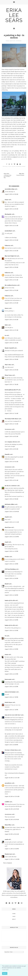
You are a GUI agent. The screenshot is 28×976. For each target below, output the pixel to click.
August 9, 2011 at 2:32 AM (11, 240)
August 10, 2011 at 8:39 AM (12, 819)
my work (13, 166)
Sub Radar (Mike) (10, 504)
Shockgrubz (8, 214)
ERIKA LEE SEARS (14, 15)
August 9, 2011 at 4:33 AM (11, 303)
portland (23, 166)
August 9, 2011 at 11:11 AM (12, 522)
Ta (5, 635)
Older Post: (20, 174)
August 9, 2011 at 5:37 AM (11, 330)
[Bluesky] (15, 903)
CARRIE (7, 801)
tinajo (6, 199)
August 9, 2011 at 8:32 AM (11, 436)
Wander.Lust (8, 854)
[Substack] (18, 903)
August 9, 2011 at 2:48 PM (11, 595)
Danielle (7, 454)
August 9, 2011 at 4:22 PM (11, 686)
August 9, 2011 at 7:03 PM (11, 697)
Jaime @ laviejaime (10, 692)
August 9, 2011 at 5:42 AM (11, 342)
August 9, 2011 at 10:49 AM (12, 511)
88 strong (5, 166)
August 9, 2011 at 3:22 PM (11, 620)
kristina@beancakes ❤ (11, 389)
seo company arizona (11, 441)
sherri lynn (8, 527)
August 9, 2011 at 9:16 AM (11, 461)
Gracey (7, 308)
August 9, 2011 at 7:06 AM (11, 384)
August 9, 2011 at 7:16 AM (11, 413)
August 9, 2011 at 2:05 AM (11, 209)
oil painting (18, 166)
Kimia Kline (8, 825)
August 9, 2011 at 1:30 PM (11, 564)
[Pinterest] (9, 903)
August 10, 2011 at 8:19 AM (12, 809)
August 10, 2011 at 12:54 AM (12, 796)
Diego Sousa (8, 375)
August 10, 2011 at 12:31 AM (12, 777)
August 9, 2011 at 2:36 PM (11, 578)
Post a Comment (7, 863)
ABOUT (14, 919)
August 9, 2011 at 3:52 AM (11, 290)
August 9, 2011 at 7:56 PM (11, 709)
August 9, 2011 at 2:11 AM (11, 225)
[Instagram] (12, 903)
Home (14, 913)
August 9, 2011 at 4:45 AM (11, 319)
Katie (6, 325)
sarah (6, 839)
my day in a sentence (11, 485)
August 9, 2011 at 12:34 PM (12, 536)
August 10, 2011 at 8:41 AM (12, 834)
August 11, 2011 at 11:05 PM (12, 859)
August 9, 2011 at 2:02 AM (11, 194)
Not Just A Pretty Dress (11, 750)
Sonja (6, 654)
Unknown (7, 245)
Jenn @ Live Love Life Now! (13, 715)
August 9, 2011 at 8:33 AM (11, 449)
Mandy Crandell (9, 348)
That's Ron (8, 364)
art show (9, 166)
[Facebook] (6, 903)
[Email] (21, 903)
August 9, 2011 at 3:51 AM (11, 280)
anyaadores (8, 783)
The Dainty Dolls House (11, 418)
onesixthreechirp (9, 189)
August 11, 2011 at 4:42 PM (12, 848)
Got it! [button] (4, 973)
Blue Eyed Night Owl (10, 256)
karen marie (8, 679)
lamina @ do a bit (10, 600)
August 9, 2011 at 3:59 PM (11, 649)
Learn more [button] (5, 969)
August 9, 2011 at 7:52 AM (11, 424)
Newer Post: (8, 175)
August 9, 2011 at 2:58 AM (11, 267)
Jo (5, 335)
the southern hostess (11, 285)
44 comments (18, 40)
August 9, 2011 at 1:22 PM (11, 551)
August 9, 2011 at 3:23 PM (11, 630)
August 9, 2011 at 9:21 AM (11, 480)
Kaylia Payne (8, 702)
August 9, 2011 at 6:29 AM (11, 369)
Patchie (7, 556)
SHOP (14, 916)
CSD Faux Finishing (10, 569)
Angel (6, 542)
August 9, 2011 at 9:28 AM (11, 499)
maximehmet (8, 231)
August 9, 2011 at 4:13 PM (11, 674)
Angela (7, 517)
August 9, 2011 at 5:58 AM (11, 359)
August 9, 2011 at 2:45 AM (11, 250)
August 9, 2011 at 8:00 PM (11, 744)
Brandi (7, 583)
